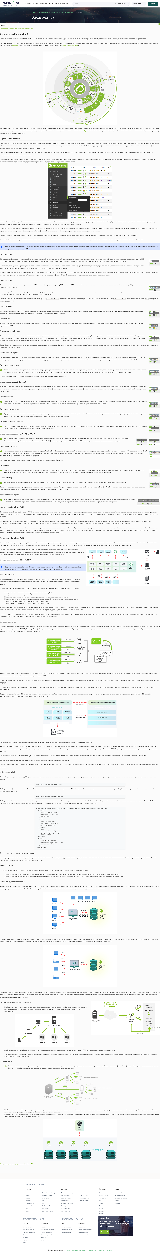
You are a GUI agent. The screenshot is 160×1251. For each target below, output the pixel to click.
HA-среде (15, 45)
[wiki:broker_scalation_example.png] (80, 1089)
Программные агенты (91, 131)
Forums (101, 1203)
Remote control (84, 1200)
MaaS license (45, 1208)
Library (117, 1200)
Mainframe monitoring (86, 1193)
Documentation (103, 1195)
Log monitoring (65, 1195)
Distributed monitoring (48, 1193)
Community (64, 3)
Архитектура (80, 12)
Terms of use (92, 1250)
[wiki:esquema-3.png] (80, 718)
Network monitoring (67, 1193)
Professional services (120, 1193)
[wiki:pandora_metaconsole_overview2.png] (80, 1140)
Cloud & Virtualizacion (67, 1203)
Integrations (45, 1198)
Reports (28, 1208)
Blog (100, 1200)
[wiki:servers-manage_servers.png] (80, 191)
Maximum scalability (47, 1195)
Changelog (74, 1250)
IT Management (84, 1198)
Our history (102, 1211)
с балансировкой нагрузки (69, 45)
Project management (47, 1232)
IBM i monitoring (65, 1211)
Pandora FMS (43, 12)
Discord (101, 1208)
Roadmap (28, 1195)
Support (51, 3)
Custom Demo (30, 1203)
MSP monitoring (84, 1195)
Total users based (66, 1232)
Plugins (101, 1213)
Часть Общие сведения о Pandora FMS (61, 12)
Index (68, 1250)
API (43, 1200)
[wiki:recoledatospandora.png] (80, 651)
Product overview (31, 1193)
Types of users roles (29, 1232)
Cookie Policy (101, 1250)
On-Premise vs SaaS (29, 1229)
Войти (153, 3)
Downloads (102, 1193)
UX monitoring (65, 1200)
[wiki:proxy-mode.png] (80, 966)
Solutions (35, 3)
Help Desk (44, 1227)
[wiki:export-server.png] (80, 1030)
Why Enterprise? (103, 1206)
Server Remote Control (85, 1229)
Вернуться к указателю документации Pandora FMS (16, 28)
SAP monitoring (65, 1208)
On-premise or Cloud (84, 1234)
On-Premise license (47, 1206)
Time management (46, 1234)
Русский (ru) (137, 3)
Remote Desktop (83, 1232)
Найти (115, 3)
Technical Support (120, 1195)
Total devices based (66, 1229)
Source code (102, 1198)
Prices (57, 3)
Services (25, 1234)
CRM (42, 1240)
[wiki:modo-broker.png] (80, 913)
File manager (83, 1250)
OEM (43, 1203)
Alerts (27, 1211)
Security (28, 1198)
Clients (25, 1240)
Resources (43, 3)
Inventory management (47, 1229)
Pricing (25, 1242)
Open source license (47, 1211)
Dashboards (29, 1206)
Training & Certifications (121, 1198)
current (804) (120, 3)
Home (35, 12)
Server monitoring (66, 1198)
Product (28, 3)
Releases (28, 1200)
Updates (25, 1237)
